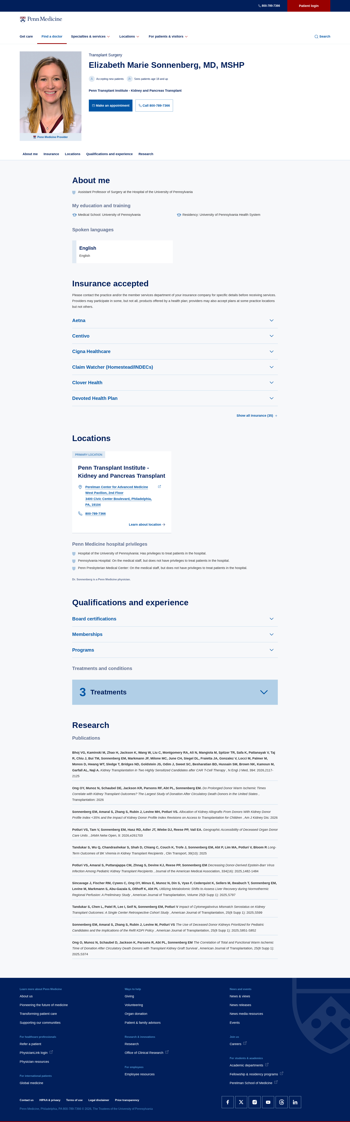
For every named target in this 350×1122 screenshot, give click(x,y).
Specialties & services (88, 36)
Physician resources (34, 1061)
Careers (235, 1044)
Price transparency (127, 1100)
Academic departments (246, 1065)
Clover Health (87, 382)
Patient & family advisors (143, 1022)
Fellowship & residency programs (254, 1074)
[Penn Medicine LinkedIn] (295, 1102)
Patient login (309, 6)
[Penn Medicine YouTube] (268, 1102)
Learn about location (145, 524)
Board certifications (94, 619)
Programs (83, 650)
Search (324, 36)
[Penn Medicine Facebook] (228, 1102)
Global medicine (31, 1083)
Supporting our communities (40, 1022)
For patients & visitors (166, 36)
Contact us (27, 1100)
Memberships (87, 634)
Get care (26, 36)
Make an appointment (112, 105)
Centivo (81, 336)
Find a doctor (52, 36)
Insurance (51, 154)
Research (146, 154)
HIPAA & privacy (49, 1100)
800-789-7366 (271, 5)
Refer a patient (30, 1044)
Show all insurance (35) (255, 415)
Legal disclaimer (98, 1100)
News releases (240, 1005)
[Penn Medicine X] (241, 1102)
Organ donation (136, 1014)
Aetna (78, 320)
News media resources (246, 1014)
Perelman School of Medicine (251, 1083)
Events (235, 1022)
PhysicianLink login (34, 1053)
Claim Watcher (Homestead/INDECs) (112, 367)
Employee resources (140, 1074)
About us (26, 996)
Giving (129, 996)
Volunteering (134, 1005)
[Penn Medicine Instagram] (254, 1102)
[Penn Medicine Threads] (281, 1102)
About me (30, 154)
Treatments (103, 692)
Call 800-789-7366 (156, 105)
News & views (240, 996)
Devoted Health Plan (95, 398)
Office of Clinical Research (144, 1053)
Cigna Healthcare (91, 351)
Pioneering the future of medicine (44, 1005)
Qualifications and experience (109, 154)
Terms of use (74, 1100)
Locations (127, 36)
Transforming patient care (38, 1014)
